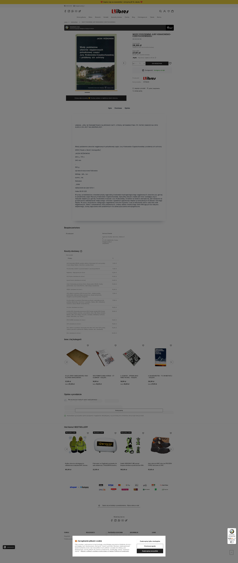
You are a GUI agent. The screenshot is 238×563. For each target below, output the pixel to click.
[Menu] (235, 529)
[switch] (232, 542)
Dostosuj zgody (150, 546)
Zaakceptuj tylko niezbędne (150, 541)
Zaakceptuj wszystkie (150, 551)
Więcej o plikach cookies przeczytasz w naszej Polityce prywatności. (105, 551)
